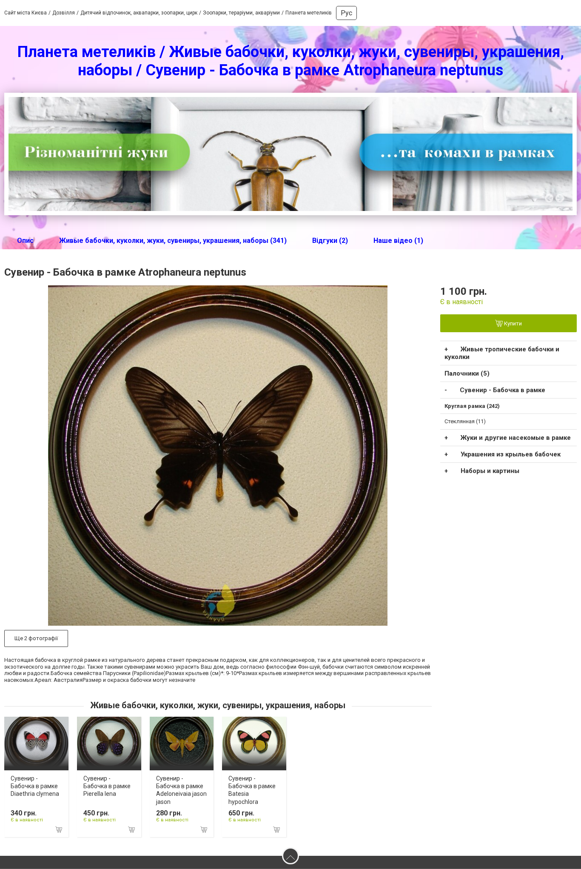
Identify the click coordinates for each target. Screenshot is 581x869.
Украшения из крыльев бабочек (511, 454)
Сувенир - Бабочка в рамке (502, 390)
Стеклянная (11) (465, 421)
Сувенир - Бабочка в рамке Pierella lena (107, 786)
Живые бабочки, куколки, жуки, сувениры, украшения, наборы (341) (173, 240)
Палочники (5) (467, 373)
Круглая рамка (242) (472, 406)
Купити (512, 323)
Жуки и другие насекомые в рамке (516, 438)
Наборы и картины (490, 471)
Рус (346, 13)
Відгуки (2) (330, 240)
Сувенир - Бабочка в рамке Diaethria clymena (35, 786)
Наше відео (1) (398, 240)
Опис (25, 240)
